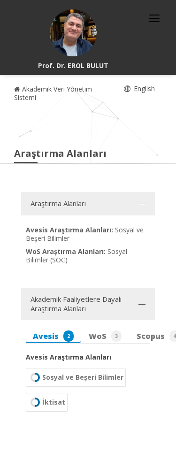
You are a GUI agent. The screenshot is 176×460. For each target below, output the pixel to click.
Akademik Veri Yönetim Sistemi (53, 93)
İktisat (53, 402)
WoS (103, 336)
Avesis (51, 336)
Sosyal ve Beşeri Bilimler (82, 377)
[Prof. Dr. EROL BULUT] (73, 32)
